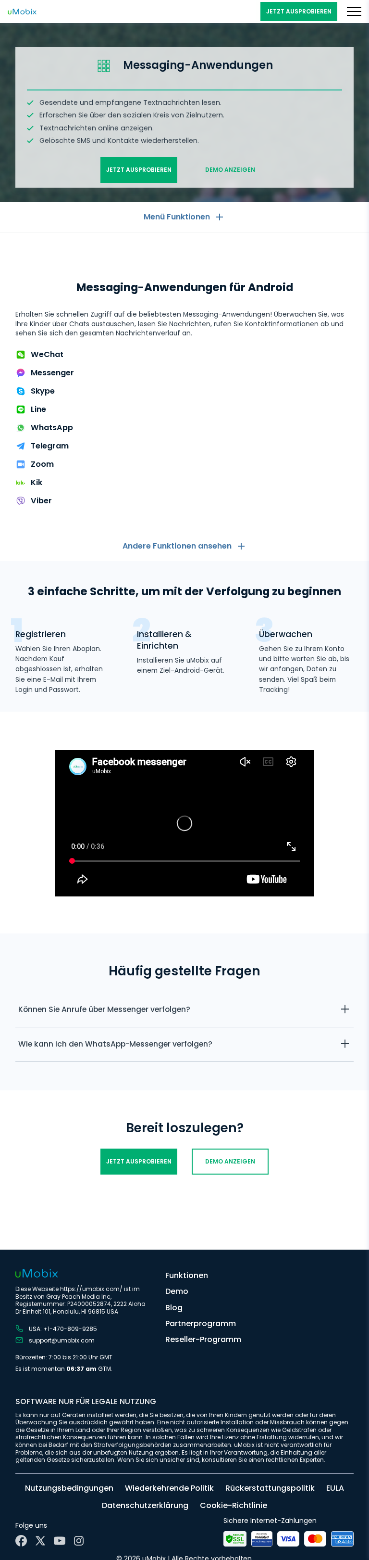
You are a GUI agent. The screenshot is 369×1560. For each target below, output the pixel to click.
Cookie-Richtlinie (233, 1505)
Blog (174, 1307)
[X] (40, 1541)
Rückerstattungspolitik (270, 1488)
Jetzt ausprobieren (299, 11)
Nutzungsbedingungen (69, 1488)
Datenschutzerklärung (145, 1505)
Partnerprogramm (200, 1323)
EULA (335, 1488)
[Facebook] (21, 1541)
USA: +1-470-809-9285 (63, 1328)
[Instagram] (79, 1541)
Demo (176, 1291)
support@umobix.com (62, 1340)
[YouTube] (59, 1541)
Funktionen (186, 1275)
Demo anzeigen (230, 170)
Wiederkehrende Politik (169, 1488)
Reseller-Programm (203, 1339)
